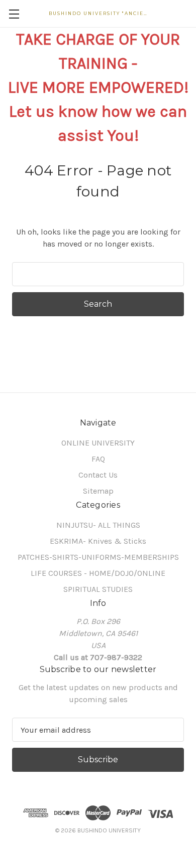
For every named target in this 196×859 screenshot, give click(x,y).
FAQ (98, 459)
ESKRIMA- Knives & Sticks (98, 541)
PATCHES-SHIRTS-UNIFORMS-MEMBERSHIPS (98, 557)
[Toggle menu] (14, 14)
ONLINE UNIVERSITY (98, 443)
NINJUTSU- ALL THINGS (98, 525)
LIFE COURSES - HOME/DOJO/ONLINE (98, 573)
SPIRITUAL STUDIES (98, 589)
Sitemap (98, 491)
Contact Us (98, 475)
